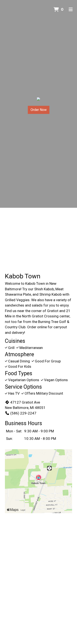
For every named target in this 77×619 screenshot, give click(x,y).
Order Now (39, 110)
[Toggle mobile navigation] (70, 9)
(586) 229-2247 (23, 413)
